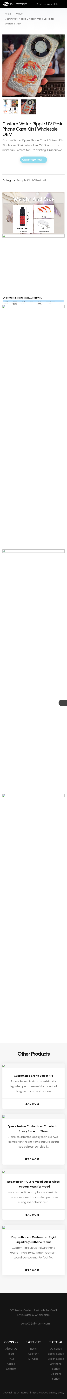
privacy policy (56, 1392)
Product (19, 13)
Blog (11, 1353)
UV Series (56, 1348)
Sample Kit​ (23, 180)
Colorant (33, 1353)
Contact (11, 1368)
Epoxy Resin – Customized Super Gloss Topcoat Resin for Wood (33, 1184)
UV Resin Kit (38, 180)
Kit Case (33, 1358)
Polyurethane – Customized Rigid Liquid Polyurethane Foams (33, 1239)
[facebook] (31, 1332)
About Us (11, 1348)
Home (8, 13)
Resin (33, 1348)
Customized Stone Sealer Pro (33, 1075)
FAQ (11, 1358)
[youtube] (36, 1332)
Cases (11, 1363)
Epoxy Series (56, 1353)
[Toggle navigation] (63, 4)
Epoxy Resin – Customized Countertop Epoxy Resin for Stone (33, 1128)
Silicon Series (56, 1358)
